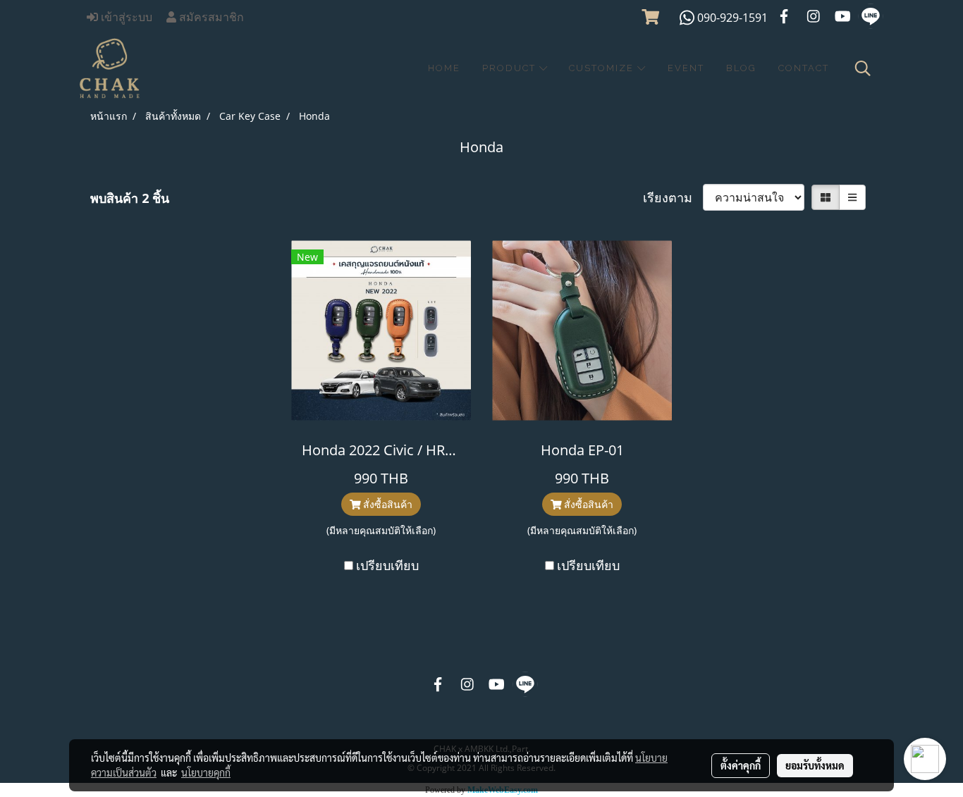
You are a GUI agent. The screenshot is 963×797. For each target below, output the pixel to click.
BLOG (741, 68)
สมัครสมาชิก (210, 17)
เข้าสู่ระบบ (125, 17)
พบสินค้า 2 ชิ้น (129, 198)
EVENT (686, 68)
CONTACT (803, 68)
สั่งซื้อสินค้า (386, 504)
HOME (444, 68)
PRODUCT (510, 68)
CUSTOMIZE (603, 68)
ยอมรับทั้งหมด (815, 765)
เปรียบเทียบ (387, 565)
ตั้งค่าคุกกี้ (740, 765)
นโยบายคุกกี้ (206, 772)
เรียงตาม (673, 197)
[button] (862, 68)
